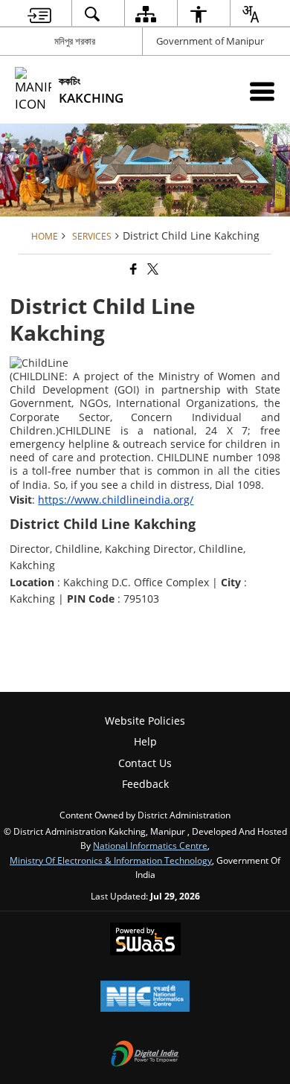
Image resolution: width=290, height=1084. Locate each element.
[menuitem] (39, 14)
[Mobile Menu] (262, 91)
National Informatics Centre (150, 845)
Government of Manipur (210, 41)
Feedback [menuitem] (145, 784)
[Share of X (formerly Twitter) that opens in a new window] (152, 269)
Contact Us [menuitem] (145, 763)
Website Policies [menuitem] (145, 720)
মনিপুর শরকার (74, 41)
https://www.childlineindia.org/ (115, 500)
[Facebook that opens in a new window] (132, 269)
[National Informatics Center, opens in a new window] (145, 997)
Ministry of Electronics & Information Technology (111, 860)
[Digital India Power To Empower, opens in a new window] (145, 1055)
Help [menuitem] (145, 741)
